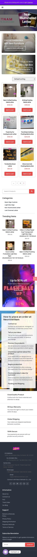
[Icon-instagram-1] (21, 483)
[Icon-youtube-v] (17, 483)
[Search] (31, 191)
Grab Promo (18, 290)
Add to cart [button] (10, 110)
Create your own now (15, 48)
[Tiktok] (27, 483)
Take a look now (24, 69)
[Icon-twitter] (14, 483)
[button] (2, 7)
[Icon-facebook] (10, 483)
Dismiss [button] (30, 2)
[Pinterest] (24, 483)
